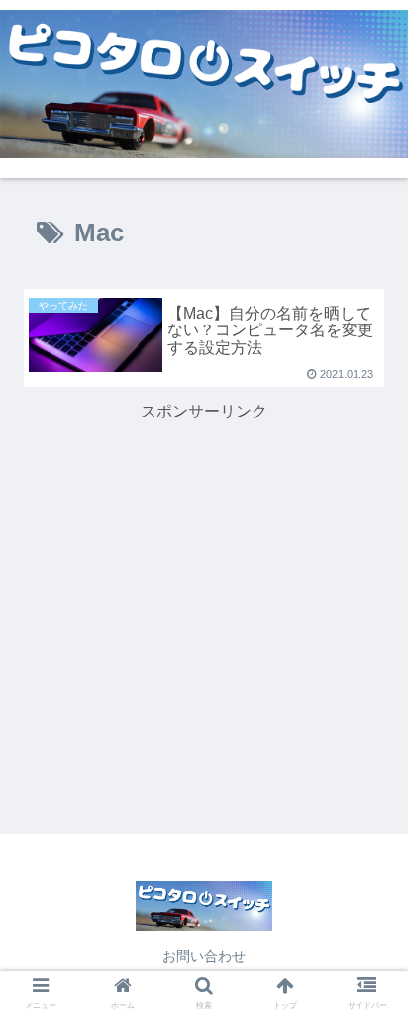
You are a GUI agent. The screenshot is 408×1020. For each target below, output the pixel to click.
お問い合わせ (204, 956)
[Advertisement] (204, 564)
